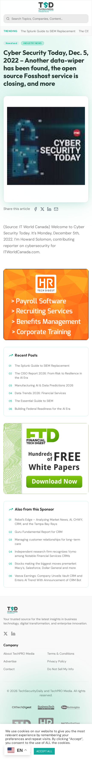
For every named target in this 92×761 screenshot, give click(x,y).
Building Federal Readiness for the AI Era (42, 409)
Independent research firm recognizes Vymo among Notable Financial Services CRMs (45, 554)
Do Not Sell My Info (60, 669)
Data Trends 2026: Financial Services (40, 393)
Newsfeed (11, 43)
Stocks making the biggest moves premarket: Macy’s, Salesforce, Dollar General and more (46, 566)
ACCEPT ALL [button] (44, 751)
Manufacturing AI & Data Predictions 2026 (44, 385)
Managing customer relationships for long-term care (47, 542)
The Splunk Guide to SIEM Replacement (48, 31)
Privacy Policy (56, 661)
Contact (9, 669)
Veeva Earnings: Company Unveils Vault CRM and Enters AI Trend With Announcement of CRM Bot (48, 578)
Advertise (9, 661)
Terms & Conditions (60, 654)
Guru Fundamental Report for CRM (38, 532)
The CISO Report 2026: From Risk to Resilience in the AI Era (48, 375)
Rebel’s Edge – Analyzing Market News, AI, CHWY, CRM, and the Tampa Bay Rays (49, 522)
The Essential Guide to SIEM (34, 401)
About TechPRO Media (18, 654)
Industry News (32, 43)
